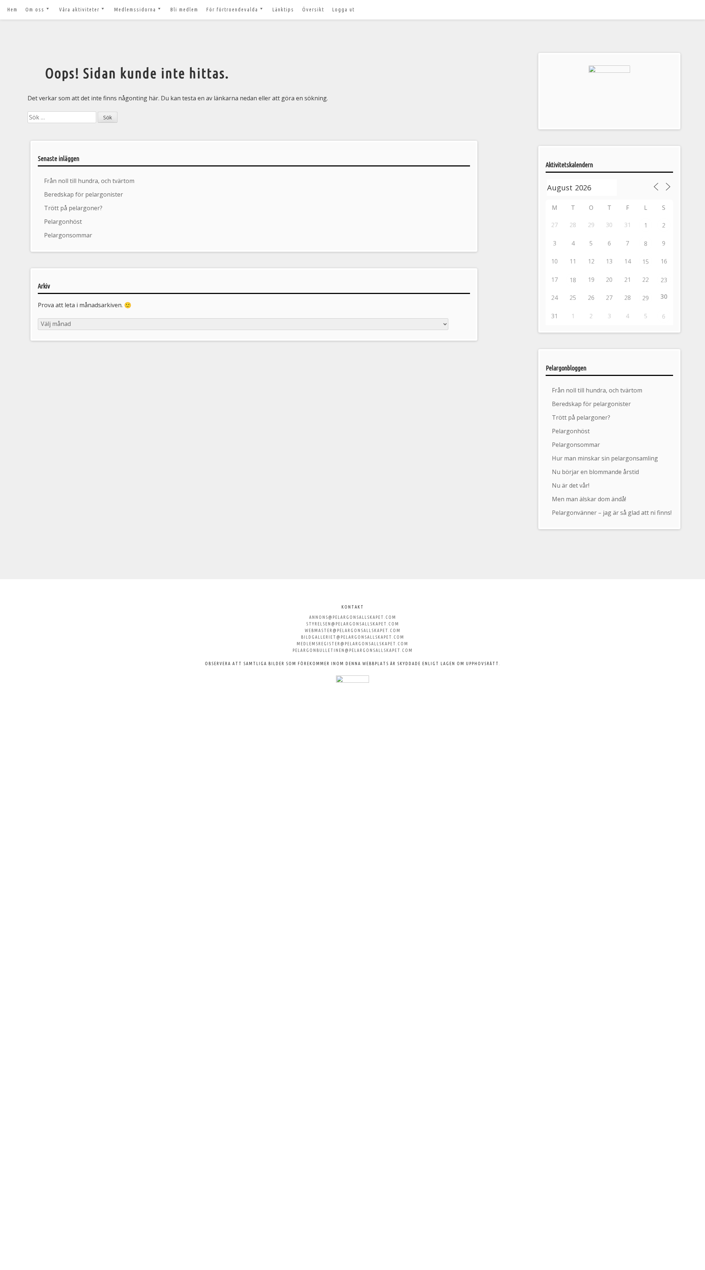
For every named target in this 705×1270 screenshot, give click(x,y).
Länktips (283, 9)
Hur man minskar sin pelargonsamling (605, 458)
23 (664, 280)
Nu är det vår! (570, 485)
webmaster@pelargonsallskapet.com (353, 630)
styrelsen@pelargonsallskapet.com (352, 623)
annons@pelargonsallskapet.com (352, 617)
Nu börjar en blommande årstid (595, 472)
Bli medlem (184, 9)
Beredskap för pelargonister (83, 194)
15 (645, 262)
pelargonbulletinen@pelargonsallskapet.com (353, 650)
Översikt (313, 9)
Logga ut (343, 9)
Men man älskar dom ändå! (589, 499)
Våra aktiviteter (79, 9)
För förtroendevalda (232, 9)
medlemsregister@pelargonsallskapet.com (352, 643)
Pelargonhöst (63, 222)
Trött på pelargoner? (73, 208)
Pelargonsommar (68, 235)
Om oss (34, 9)
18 (573, 280)
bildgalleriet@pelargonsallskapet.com (352, 637)
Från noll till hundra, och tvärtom (89, 181)
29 (645, 298)
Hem (12, 9)
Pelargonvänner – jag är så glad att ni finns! (612, 513)
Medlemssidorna (135, 9)
